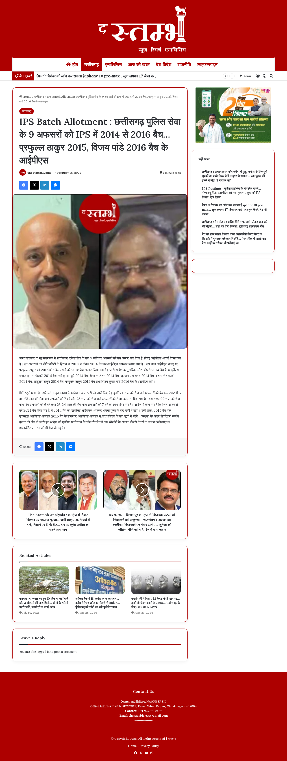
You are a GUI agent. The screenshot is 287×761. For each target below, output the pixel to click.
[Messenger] (55, 185)
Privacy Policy (149, 746)
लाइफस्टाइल (207, 64)
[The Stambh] (143, 28)
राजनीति (184, 64)
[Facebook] (23, 185)
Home (26, 96)
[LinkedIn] (44, 185)
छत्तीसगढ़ (91, 64)
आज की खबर (139, 64)
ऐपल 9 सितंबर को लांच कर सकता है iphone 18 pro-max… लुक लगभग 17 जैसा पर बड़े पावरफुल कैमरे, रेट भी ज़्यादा (117, 76)
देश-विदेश (163, 64)
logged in (43, 651)
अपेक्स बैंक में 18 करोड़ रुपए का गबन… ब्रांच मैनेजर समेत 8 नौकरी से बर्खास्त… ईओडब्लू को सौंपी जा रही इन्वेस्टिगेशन (97, 603)
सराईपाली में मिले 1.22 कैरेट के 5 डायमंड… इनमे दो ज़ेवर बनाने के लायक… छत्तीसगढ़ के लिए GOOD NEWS (155, 603)
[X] (34, 185)
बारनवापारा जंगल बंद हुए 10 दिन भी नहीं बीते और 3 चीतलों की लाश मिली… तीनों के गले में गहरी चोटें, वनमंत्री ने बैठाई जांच (43, 603)
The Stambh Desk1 (39, 172)
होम (74, 64)
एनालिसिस (113, 64)
